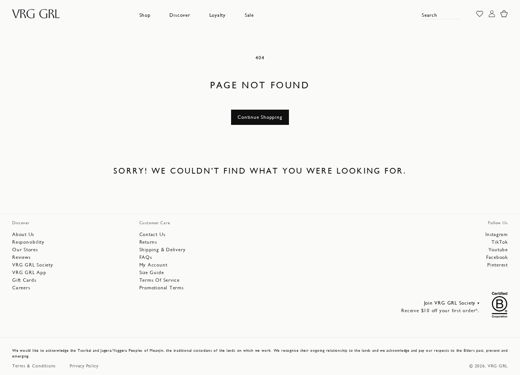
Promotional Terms (161, 287)
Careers (21, 287)
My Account (153, 265)
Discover (179, 15)
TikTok (499, 242)
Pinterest (497, 265)
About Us (23, 234)
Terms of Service (159, 280)
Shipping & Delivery (162, 249)
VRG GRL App (29, 272)
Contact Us (152, 234)
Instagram (496, 234)
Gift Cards (24, 280)
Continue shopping (260, 117)
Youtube (498, 249)
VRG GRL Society (32, 265)
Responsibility (28, 242)
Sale (249, 15)
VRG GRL (498, 366)
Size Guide (151, 272)
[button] (145, 15)
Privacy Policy (84, 366)
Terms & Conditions (34, 366)
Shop (145, 15)
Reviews (21, 257)
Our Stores (25, 249)
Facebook (497, 257)
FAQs (145, 257)
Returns (148, 242)
